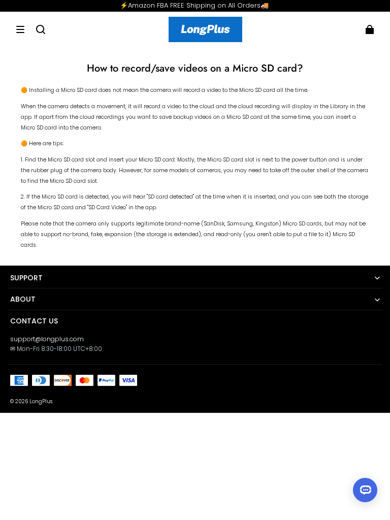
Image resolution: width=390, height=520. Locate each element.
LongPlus (40, 401)
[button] (20, 29)
